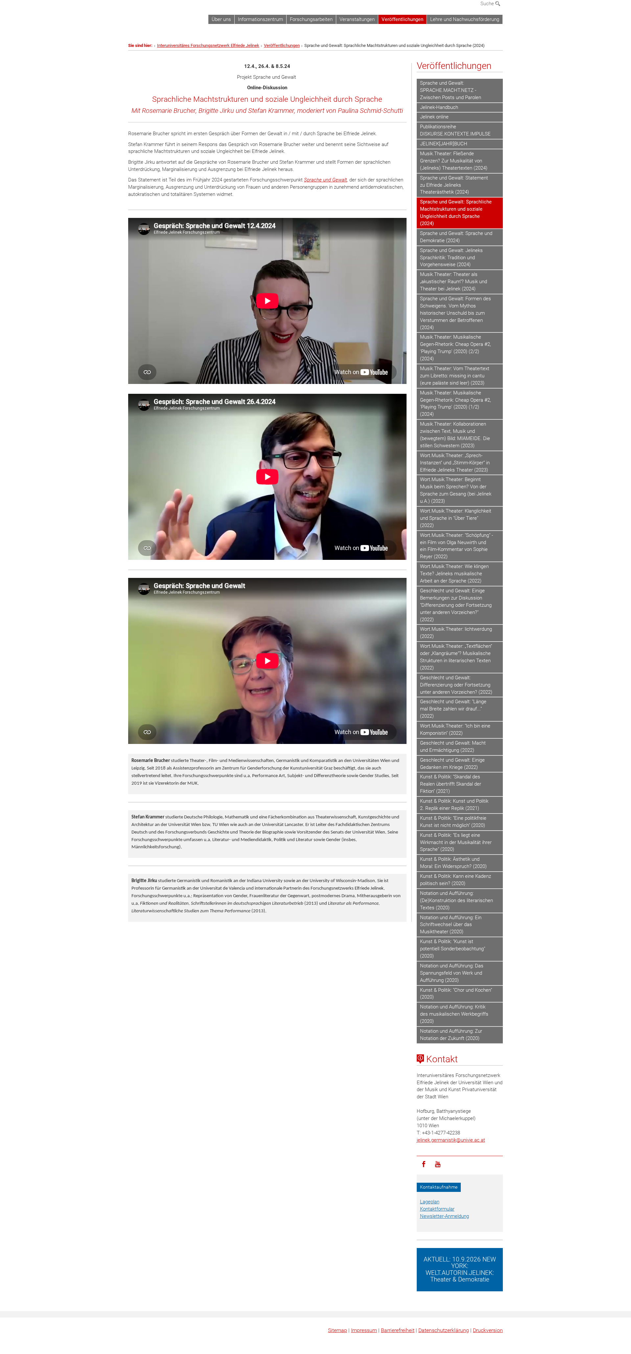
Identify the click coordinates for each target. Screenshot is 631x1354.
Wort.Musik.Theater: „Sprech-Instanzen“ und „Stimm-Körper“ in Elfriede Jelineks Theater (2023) (455, 463)
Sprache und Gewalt (325, 180)
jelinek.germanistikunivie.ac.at (451, 1140)
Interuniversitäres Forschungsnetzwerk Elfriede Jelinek (208, 45)
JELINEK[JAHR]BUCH (443, 144)
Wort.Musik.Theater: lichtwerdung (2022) (456, 632)
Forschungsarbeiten (311, 19)
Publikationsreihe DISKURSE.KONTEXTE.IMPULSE (455, 130)
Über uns (221, 19)
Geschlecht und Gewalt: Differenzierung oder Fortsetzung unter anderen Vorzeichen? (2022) (456, 685)
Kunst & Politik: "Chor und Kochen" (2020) (456, 993)
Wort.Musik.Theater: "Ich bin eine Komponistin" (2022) (455, 729)
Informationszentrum (260, 19)
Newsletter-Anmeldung (444, 1216)
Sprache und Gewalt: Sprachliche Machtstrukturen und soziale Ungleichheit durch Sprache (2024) (456, 212)
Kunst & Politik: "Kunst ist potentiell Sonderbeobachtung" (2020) (452, 949)
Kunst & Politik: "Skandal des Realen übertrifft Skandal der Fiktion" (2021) (450, 784)
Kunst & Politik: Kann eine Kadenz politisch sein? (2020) (455, 879)
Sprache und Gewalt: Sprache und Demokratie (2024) (456, 236)
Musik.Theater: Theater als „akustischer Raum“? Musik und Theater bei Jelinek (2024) (453, 281)
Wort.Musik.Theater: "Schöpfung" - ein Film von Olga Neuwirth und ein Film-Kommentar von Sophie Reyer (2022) (456, 546)
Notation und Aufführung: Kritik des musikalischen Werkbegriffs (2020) (454, 1014)
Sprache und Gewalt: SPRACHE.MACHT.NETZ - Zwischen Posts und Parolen (450, 90)
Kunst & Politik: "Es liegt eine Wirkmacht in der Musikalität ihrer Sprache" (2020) (456, 842)
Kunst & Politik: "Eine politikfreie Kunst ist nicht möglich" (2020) (453, 821)
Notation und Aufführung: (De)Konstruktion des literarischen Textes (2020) (456, 900)
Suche (487, 4)
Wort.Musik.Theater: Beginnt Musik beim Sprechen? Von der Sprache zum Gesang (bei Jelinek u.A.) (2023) (455, 490)
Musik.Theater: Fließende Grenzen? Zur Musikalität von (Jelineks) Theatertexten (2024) (453, 161)
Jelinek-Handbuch (439, 107)
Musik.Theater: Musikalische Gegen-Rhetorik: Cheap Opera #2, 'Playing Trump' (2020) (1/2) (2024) (455, 403)
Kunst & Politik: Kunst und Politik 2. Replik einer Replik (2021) (454, 804)
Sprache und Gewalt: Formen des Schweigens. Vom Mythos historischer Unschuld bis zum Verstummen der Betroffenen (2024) (455, 313)
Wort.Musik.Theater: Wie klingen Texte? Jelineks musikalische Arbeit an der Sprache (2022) (454, 573)
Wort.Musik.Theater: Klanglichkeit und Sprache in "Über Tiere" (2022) (455, 518)
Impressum (364, 1330)
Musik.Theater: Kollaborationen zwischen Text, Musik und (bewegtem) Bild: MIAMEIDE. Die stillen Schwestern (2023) (455, 435)
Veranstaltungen (357, 19)
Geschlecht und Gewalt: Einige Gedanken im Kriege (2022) (452, 763)
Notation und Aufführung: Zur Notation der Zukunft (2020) (451, 1034)
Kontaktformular (437, 1209)
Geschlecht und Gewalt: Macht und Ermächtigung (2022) (453, 746)
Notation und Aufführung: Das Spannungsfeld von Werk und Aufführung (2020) (451, 973)
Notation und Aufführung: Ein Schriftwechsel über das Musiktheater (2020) (450, 925)
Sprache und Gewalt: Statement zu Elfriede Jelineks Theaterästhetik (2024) (454, 185)
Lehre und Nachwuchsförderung (464, 19)
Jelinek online (434, 117)
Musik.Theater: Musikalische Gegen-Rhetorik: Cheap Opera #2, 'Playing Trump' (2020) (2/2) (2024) (455, 348)
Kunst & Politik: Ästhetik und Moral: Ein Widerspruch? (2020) (453, 862)
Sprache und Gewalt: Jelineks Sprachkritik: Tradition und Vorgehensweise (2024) (451, 257)
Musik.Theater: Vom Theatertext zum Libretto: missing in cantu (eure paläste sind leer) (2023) (454, 376)
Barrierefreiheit (397, 1330)
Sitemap (337, 1330)
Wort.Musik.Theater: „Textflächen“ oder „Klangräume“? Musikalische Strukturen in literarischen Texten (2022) (456, 657)
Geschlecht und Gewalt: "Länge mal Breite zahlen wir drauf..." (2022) (453, 709)
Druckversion (488, 1330)
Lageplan (429, 1202)
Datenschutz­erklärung (443, 1330)
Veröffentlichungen (402, 19)
